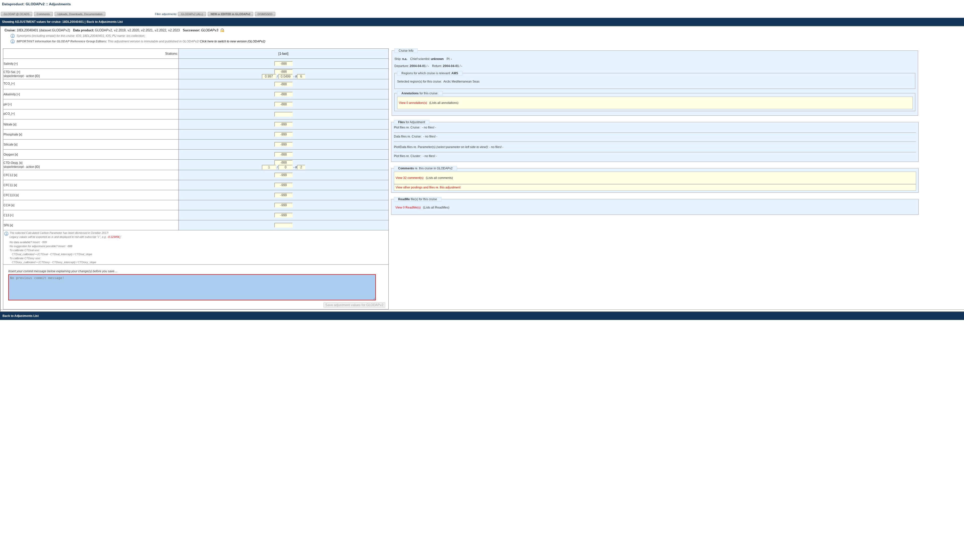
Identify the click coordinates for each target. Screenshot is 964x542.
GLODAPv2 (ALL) (192, 14)
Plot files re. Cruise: (407, 127)
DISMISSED (265, 14)
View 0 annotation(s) (413, 103)
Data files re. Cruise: (407, 136)
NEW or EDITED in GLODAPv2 (230, 14)
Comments (43, 14)
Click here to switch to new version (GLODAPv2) (232, 41)
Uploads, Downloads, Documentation (79, 14)
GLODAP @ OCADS (16, 14)
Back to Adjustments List (105, 22)
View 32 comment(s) (410, 178)
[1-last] (283, 53)
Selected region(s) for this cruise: (419, 81)
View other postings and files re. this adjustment (428, 187)
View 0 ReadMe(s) (408, 207)
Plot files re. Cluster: (407, 156)
